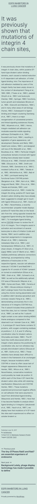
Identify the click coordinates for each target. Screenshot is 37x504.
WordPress (20, 496)
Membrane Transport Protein (21, 435)
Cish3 (3, 252)
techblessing (7, 432)
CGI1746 (10, 222)
